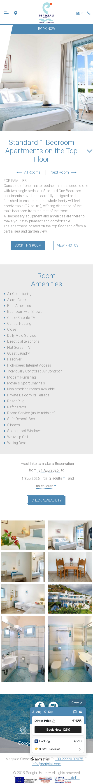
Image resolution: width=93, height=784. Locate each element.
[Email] (81, 712)
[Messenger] (75, 712)
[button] (58, 729)
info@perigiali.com (46, 764)
